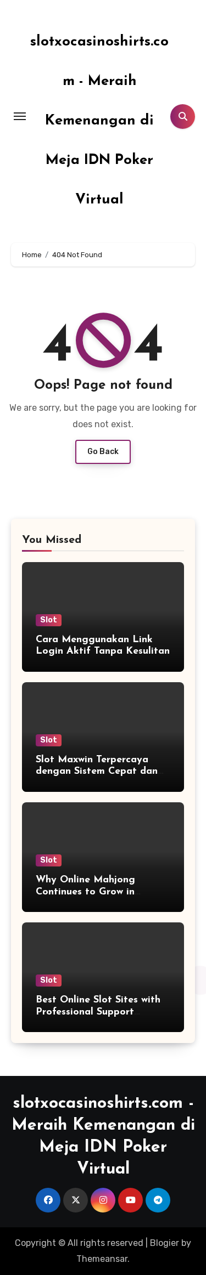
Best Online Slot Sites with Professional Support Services (98, 1012)
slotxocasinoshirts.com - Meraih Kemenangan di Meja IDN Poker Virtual (99, 121)
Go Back (103, 451)
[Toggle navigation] (20, 116)
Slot (48, 620)
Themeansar (101, 1259)
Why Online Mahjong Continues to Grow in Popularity (85, 892)
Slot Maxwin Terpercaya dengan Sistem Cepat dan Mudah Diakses (97, 772)
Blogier (164, 1243)
